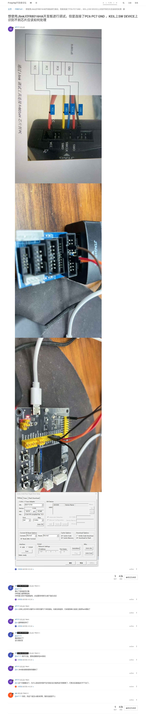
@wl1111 (38, 585)
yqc (16, 693)
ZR (16, 586)
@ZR (28, 606)
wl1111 (17, 27)
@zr (16, 609)
